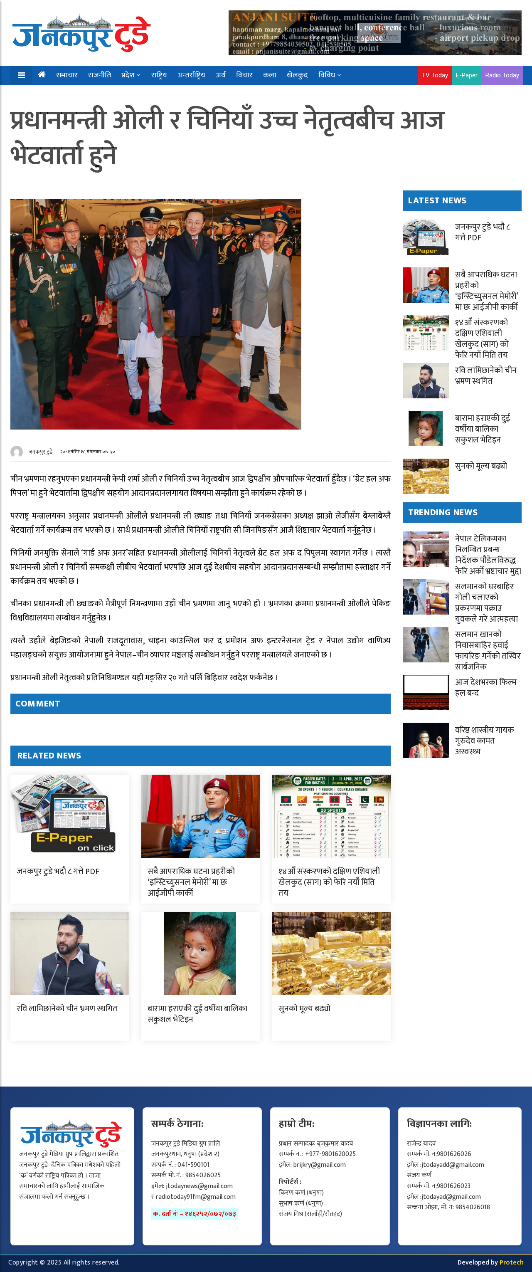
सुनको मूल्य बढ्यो (304, 1009)
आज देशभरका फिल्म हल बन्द (486, 687)
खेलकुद (297, 75)
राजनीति (99, 75)
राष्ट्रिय (159, 75)
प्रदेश (128, 75)
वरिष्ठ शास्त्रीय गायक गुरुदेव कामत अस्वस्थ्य (484, 741)
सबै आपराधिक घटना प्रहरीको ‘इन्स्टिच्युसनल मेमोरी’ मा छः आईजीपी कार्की (191, 882)
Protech (512, 1262)
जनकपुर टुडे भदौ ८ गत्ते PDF (58, 871)
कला (269, 75)
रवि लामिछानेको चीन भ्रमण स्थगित (67, 1009)
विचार (244, 75)
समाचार (67, 75)
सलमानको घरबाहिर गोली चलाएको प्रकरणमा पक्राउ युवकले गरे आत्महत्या (486, 603)
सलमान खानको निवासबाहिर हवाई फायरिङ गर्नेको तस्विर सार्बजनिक (488, 650)
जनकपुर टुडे (41, 452)
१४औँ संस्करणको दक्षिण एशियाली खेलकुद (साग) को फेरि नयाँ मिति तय (329, 882)
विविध (326, 75)
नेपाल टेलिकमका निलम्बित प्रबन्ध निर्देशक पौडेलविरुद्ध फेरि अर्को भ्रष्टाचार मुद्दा (488, 555)
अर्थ (221, 75)
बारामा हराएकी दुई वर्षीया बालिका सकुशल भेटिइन (197, 1014)
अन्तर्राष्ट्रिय (191, 75)
